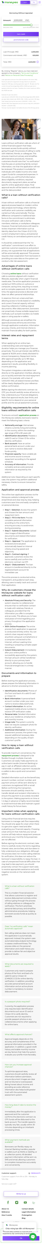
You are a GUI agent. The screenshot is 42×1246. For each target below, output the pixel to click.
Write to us (21, 1194)
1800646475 (35, 1173)
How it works (7, 1215)
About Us (5, 1209)
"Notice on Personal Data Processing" (19, 75)
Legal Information (29, 1212)
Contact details (28, 1209)
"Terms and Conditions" (29, 73)
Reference (6, 1212)
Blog (23, 1218)
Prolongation (27, 1215)
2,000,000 (31, 25)
